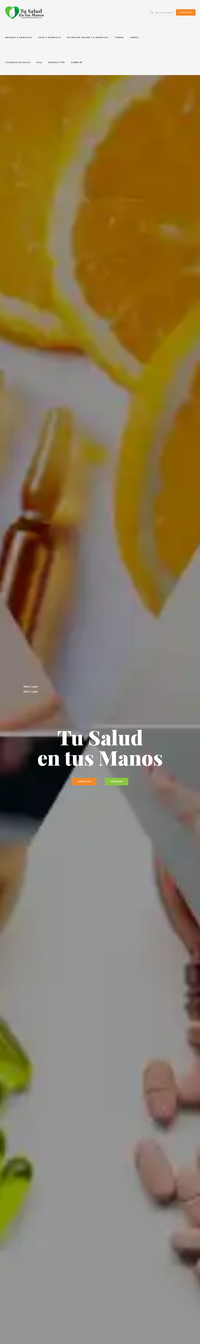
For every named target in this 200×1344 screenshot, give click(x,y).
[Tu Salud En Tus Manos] (24, 12)
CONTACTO (185, 12)
